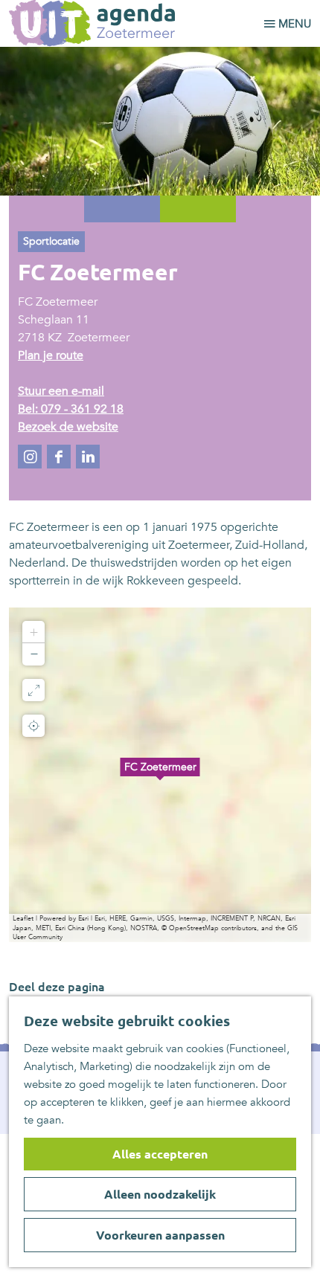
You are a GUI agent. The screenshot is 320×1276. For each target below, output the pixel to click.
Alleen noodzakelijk (160, 1194)
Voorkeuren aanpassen (160, 1235)
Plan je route (50, 355)
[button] (160, 775)
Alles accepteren (160, 1154)
